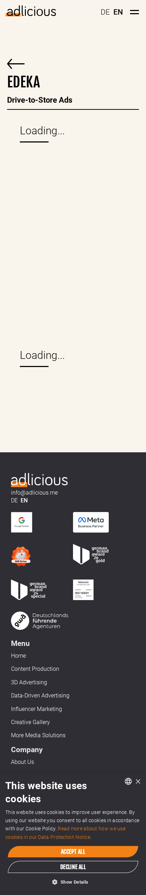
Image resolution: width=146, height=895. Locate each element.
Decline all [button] (73, 866)
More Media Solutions (38, 735)
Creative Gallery (30, 722)
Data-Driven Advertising (40, 695)
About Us (22, 762)
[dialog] (73, 833)
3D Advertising (29, 682)
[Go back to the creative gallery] (16, 61)
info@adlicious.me (34, 492)
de (105, 12)
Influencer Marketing (36, 709)
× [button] (138, 781)
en (118, 12)
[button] (72, 882)
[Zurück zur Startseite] (39, 479)
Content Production (35, 668)
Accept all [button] (73, 851)
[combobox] (128, 781)
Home (18, 655)
